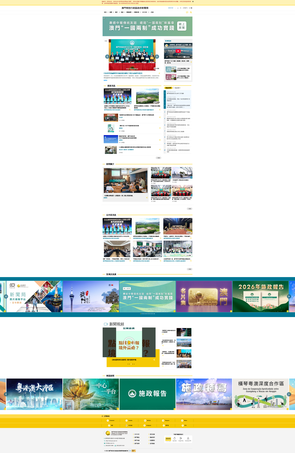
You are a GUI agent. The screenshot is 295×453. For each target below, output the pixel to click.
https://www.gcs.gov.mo (111, 440)
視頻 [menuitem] (122, 12)
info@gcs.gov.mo (110, 443)
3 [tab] (143, 314)
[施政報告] (147, 394)
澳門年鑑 (137, 440)
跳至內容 (170, 8)
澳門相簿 (137, 443)
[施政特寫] (204, 394)
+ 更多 (158, 157)
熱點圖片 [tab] (177, 88)
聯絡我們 (152, 437)
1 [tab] (140, 314)
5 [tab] (147, 314)
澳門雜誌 (137, 437)
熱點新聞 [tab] (168, 88)
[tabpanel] (147, 296)
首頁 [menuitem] (105, 12)
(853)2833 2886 (109, 445)
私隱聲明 (152, 440)
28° (186, 8)
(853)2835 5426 (120, 445)
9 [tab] (153, 314)
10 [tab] (154, 314)
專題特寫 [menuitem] (136, 12)
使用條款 (152, 443)
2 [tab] (142, 314)
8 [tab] (151, 314)
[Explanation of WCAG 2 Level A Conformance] (132, 450)
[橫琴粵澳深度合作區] (260, 394)
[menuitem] (110, 12)
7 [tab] (150, 314)
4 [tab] (145, 314)
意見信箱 (152, 434)
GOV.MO (137, 434)
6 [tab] (148, 314)
